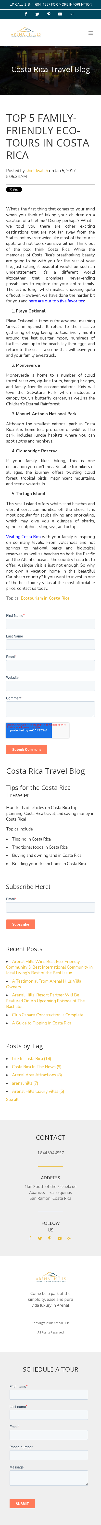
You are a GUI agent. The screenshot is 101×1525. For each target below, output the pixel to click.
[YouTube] (60, 14)
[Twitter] (37, 14)
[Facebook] (26, 14)
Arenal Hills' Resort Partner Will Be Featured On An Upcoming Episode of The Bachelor (45, 1000)
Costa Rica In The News (37, 1067)
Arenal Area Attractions (37, 1075)
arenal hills (25, 1083)
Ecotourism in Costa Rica (45, 598)
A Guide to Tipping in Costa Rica (41, 1023)
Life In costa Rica (31, 1059)
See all (12, 1099)
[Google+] (72, 14)
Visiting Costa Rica (23, 537)
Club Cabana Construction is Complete (47, 1015)
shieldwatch (37, 171)
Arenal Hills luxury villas (38, 1091)
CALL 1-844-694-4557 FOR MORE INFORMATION (53, 4)
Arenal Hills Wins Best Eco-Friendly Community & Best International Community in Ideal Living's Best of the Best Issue (49, 967)
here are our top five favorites (56, 301)
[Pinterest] (49, 14)
